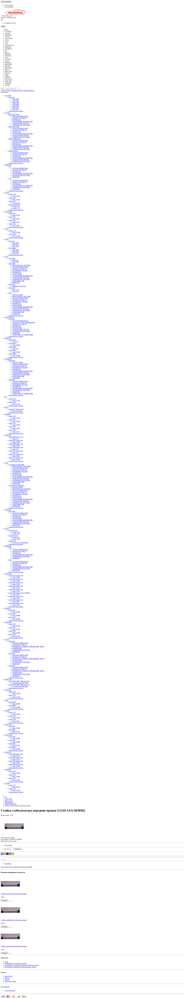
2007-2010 (11, 511)
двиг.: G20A (16, 199)
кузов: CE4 (12, 198)
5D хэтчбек (12, 248)
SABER (7, 710)
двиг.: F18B (16, 773)
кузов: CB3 (12, 194)
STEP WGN (8, 735)
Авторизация (9, 7)
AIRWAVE (8, 165)
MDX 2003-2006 (13, 127)
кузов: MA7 (12, 350)
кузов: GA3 (16, 532)
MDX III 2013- (13, 151)
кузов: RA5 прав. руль (15, 589)
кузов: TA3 (12, 220)
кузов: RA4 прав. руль (15, 586)
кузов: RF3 (12, 743)
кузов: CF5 (12, 778)
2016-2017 (11, 665)
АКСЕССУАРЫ (17, 295)
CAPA (7, 229)
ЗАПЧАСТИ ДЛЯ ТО (19, 118)
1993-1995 (15, 101)
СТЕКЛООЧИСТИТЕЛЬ (20, 123)
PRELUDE (8, 679)
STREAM (8, 752)
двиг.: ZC (15, 341)
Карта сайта (8, 976)
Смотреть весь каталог (15, 111)
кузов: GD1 (12, 399)
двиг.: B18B (16, 345)
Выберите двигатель (19, 286)
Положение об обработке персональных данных (20, 967)
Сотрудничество (10, 990)
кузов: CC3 (12, 419)
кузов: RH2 (12, 705)
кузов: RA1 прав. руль (15, 575)
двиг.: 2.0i (15, 289)
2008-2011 (11, 380)
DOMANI (8, 338)
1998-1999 (11, 730)
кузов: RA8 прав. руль (15, 600)
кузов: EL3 (12, 617)
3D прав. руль (13, 530)
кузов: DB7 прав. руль (15, 440)
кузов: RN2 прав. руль (15, 757)
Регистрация (9, 5)
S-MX (6, 700)
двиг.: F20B (16, 776)
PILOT (7, 639)
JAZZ (6, 463)
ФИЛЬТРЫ (16, 177)
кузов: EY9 (12, 634)
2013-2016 (11, 288)
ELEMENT (8, 359)
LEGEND (8, 509)
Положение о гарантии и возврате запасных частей (21, 965)
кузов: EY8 (12, 631)
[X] (7, 854)
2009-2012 (15, 107)
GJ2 (9, 179)
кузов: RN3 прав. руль (15, 761)
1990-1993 (15, 99)
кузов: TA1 (12, 213)
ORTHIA (8, 608)
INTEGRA (8, 435)
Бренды (7, 978)
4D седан (11, 97)
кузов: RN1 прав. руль (15, 754)
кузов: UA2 (12, 426)
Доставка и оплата (17, 90)
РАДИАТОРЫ (17, 274)
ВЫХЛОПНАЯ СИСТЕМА (21, 265)
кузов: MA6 (12, 347)
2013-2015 (15, 109)
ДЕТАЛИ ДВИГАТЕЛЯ (20, 116)
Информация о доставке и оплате (16, 963)
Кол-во (7, 849)
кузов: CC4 (16, 206)
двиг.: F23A (16, 215)
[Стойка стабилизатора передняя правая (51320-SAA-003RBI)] (14, 834)
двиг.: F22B (16, 577)
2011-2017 (11, 319)
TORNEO (8, 769)
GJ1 (9, 166)
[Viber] (10, 854)
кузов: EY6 (12, 624)
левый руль (12, 541)
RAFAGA (8, 690)
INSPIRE (8, 414)
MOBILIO (8, 546)
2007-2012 (11, 284)
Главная (3, 90)
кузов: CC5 (16, 208)
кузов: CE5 (12, 201)
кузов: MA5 (12, 343)
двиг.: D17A (16, 756)
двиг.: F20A (16, 196)
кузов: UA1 (12, 423)
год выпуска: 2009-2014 (16, 485)
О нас (6, 962)
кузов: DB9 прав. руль (15, 447)
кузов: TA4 (12, 224)
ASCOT (7, 192)
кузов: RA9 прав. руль (15, 603)
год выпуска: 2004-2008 (16, 464)
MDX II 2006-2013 (14, 139)
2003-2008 (15, 106)
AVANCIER (8, 211)
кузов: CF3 (12, 771)
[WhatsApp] (13, 854)
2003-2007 (11, 360)
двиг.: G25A (16, 203)
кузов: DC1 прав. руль (15, 451)
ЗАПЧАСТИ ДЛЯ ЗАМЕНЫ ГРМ (23, 322)
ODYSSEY (8, 574)
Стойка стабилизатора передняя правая (14, 894)
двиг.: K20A (16, 459)
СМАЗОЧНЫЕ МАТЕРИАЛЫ (22, 121)
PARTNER (8, 622)
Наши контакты (29, 90)
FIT (6, 397)
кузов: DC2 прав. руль (15, 454)
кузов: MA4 (12, 340)
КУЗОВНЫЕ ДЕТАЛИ (20, 270)
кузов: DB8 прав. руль (15, 444)
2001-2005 (15, 243)
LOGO (7, 529)
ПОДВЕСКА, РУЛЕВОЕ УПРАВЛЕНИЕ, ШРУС (28, 646)
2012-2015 (15, 246)
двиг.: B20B (16, 615)
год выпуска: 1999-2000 (20, 542)
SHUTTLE (8, 724)
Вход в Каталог (17, 411)
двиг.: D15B (16, 232)
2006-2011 (15, 244)
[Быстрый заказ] (22, 849)
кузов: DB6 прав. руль (15, 437)
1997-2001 (11, 258)
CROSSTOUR (9, 317)
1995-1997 (11, 726)
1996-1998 (15, 102)
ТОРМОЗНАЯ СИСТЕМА (21, 125)
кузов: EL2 (12, 613)
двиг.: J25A (16, 432)
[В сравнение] (11, 953)
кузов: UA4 (12, 430)
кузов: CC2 (12, 416)
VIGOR (7, 783)
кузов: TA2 (12, 217)
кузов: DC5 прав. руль (15, 457)
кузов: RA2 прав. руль (15, 579)
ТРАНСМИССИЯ (18, 281)
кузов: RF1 (12, 736)
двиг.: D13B (16, 626)
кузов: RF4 (12, 747)
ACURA (7, 113)
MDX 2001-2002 (13, 114)
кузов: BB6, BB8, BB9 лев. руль (18, 684)
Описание (8, 863)
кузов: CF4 (12, 775)
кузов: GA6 (12, 234)
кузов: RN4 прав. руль (15, 764)
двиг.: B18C (16, 445)
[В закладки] (9, 953)
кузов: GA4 (12, 231)
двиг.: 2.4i (15, 291)
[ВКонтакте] (2, 854)
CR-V (6, 256)
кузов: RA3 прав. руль (15, 582)
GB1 (9, 548)
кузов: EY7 (12, 627)
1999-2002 (15, 104)
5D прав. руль (13, 535)
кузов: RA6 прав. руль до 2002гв (19, 593)
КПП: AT (15, 260)
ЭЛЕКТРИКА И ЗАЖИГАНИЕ (22, 334)
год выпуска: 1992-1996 (20, 683)
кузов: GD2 (12, 402)
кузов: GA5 (16, 534)
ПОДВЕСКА (16, 120)
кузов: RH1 (12, 702)
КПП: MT (15, 262)
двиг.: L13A (16, 400)
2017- (10, 293)
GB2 (9, 560)
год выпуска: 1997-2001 (20, 686)
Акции (8, 90)
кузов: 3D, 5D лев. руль (16, 409)
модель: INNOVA (14, 205)
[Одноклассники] (4, 854)
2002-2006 (11, 263)
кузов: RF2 (12, 740)
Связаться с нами (10, 981)
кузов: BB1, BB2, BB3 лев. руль (18, 681)
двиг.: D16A (16, 632)
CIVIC (7, 239)
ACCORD (8, 95)
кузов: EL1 (12, 610)
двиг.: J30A (16, 222)
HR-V (6, 407)
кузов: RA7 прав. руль (15, 596)
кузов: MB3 (12, 354)
